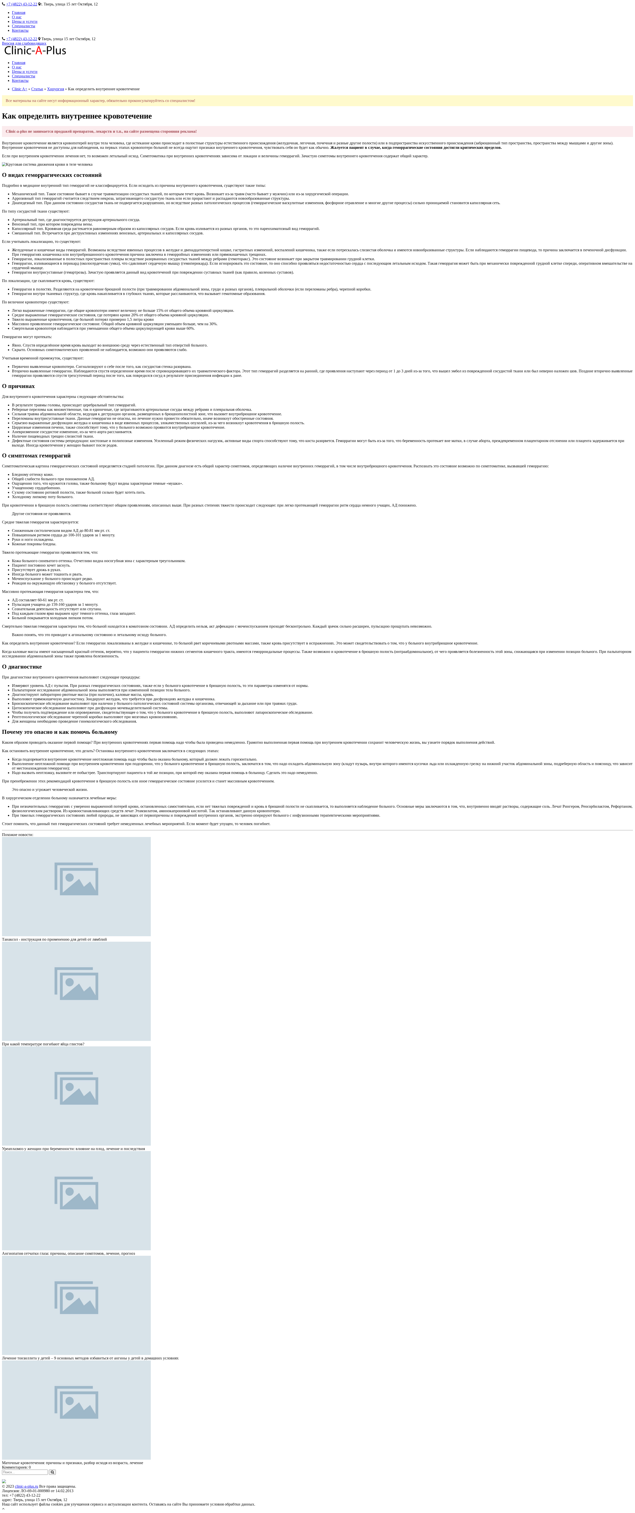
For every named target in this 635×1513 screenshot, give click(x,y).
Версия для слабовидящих (24, 43)
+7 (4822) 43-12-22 (21, 4)
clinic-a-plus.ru (26, 1486)
